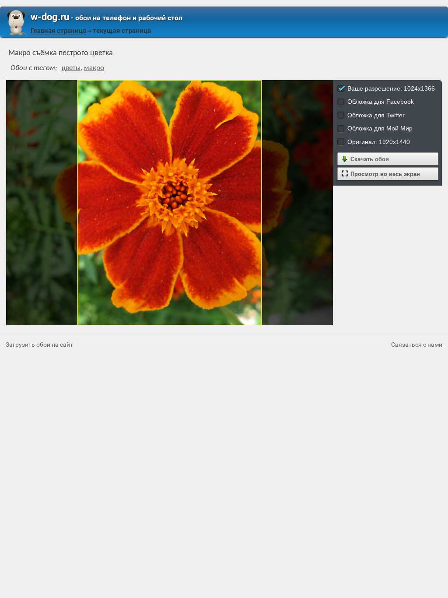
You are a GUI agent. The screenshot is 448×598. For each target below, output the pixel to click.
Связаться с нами (416, 344)
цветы (71, 68)
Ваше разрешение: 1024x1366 (391, 88)
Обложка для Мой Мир (380, 128)
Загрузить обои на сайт (39, 344)
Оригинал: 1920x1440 (378, 141)
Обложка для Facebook (380, 101)
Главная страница (58, 31)
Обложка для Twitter (376, 115)
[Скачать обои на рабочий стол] (169, 324)
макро (94, 68)
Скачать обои (369, 159)
